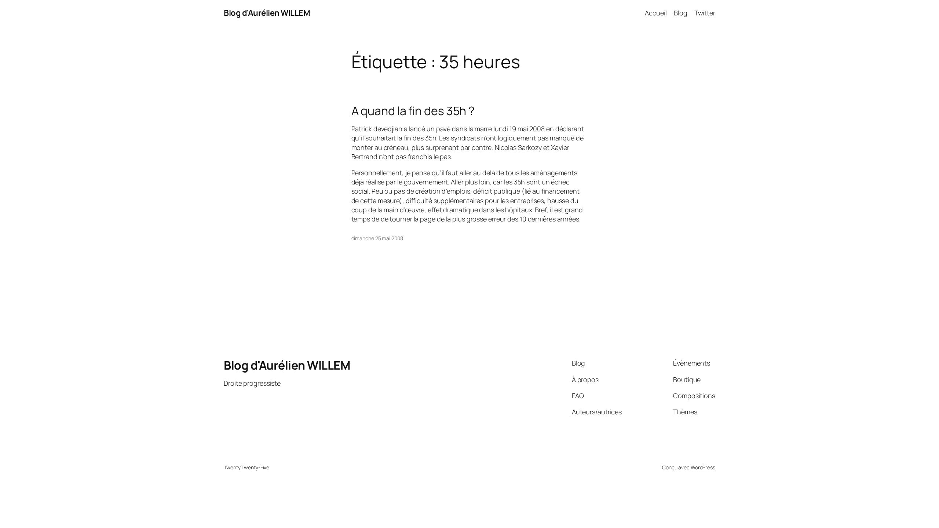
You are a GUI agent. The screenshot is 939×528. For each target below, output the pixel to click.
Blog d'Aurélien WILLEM (267, 12)
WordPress (703, 467)
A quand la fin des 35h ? (413, 110)
